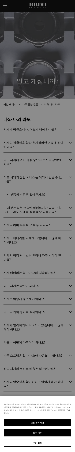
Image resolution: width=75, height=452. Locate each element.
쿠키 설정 (37, 443)
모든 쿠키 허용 (37, 422)
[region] (37, 424)
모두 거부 (37, 432)
